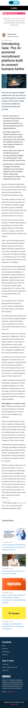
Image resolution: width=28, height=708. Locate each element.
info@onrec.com (10, 691)
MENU (14, 8)
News (18, 18)
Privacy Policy (14, 704)
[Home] (14, 3)
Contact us (5, 670)
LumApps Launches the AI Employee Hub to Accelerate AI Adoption (13, 626)
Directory (5, 648)
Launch (23, 18)
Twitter (4, 664)
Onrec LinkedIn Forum (8, 667)
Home (13, 18)
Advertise (5, 654)
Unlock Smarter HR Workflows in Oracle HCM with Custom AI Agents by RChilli (14, 547)
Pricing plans (6, 651)
